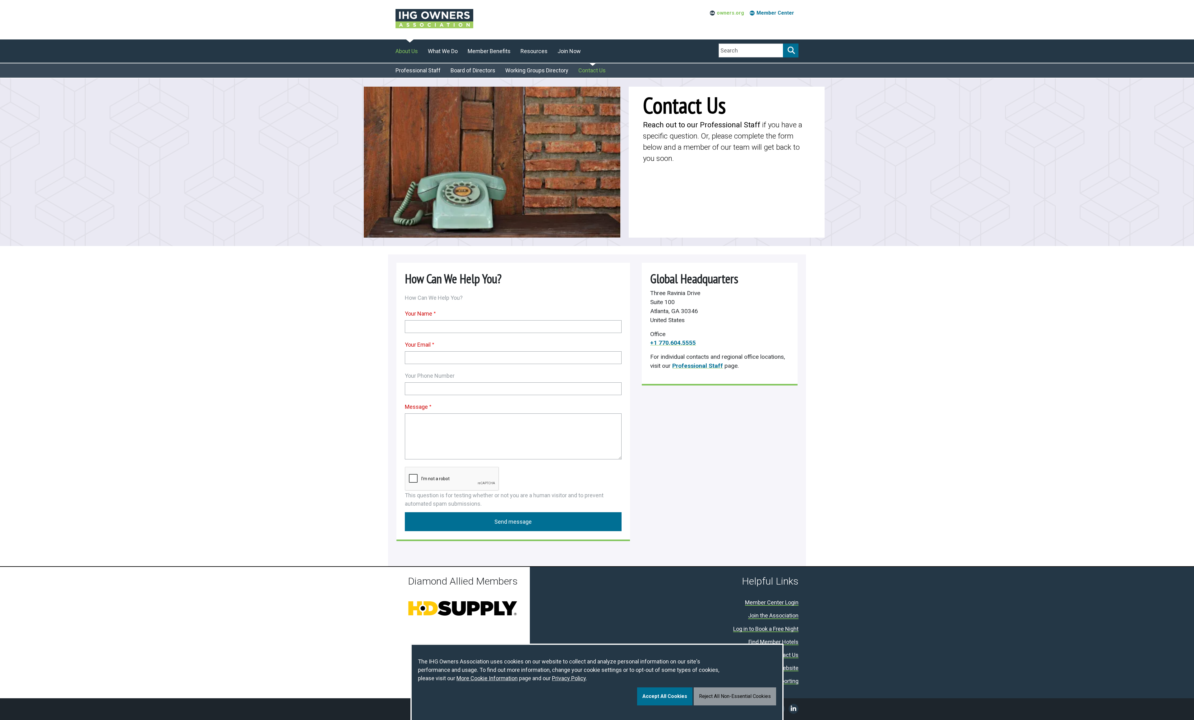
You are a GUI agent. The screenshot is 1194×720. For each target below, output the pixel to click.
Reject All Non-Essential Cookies (735, 696)
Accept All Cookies (664, 696)
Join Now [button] (569, 51)
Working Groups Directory (536, 70)
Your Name (418, 313)
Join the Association (773, 616)
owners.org (730, 13)
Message (416, 406)
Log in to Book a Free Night (765, 629)
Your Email (418, 344)
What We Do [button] (443, 51)
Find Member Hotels (773, 642)
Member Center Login (771, 603)
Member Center (775, 13)
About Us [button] (407, 51)
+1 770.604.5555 (673, 342)
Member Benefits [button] (489, 51)
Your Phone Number (430, 375)
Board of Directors (473, 70)
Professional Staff (418, 70)
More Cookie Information (487, 678)
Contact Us (592, 70)
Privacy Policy (569, 678)
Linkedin (793, 709)
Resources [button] (534, 51)
